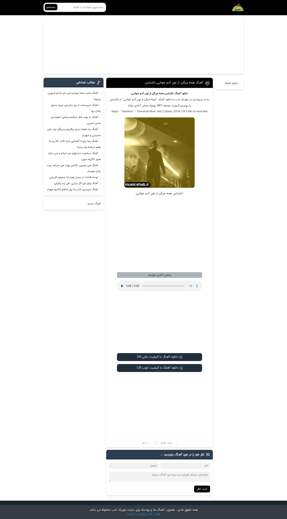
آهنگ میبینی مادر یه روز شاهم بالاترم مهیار (72, 189)
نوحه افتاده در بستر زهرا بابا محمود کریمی (73, 177)
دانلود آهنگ (166, 443)
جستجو (51, 7)
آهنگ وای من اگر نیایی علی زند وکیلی (76, 183)
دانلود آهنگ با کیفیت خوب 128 (157, 368)
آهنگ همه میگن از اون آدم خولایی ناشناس (174, 83)
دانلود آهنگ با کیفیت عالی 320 (157, 357)
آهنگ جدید (94, 204)
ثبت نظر (202, 489)
